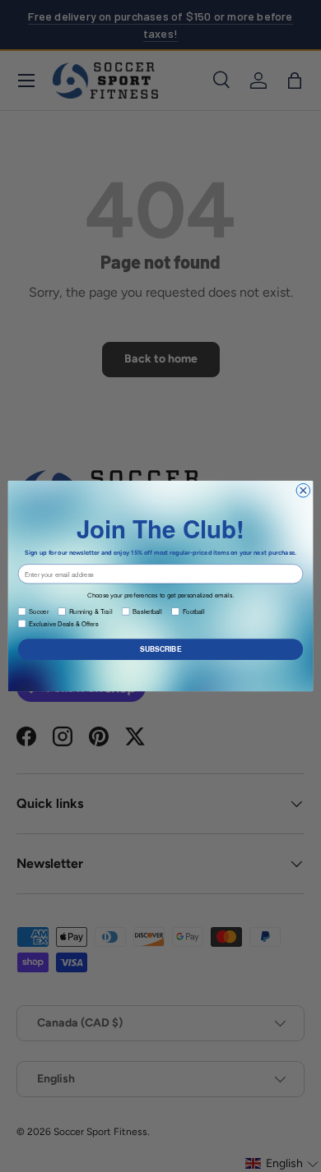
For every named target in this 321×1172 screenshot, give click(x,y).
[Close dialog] (303, 490)
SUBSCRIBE (160, 649)
